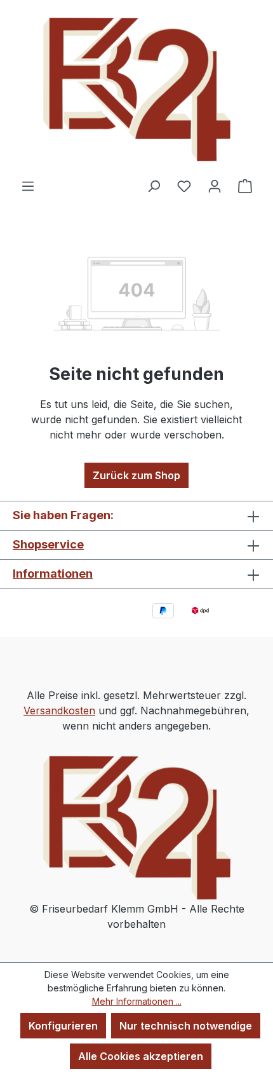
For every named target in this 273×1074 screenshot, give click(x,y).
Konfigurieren (63, 1025)
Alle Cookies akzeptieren (140, 1056)
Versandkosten (59, 710)
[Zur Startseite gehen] (136, 89)
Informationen (53, 573)
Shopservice (48, 544)
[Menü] (28, 185)
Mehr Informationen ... (137, 1001)
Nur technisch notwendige (185, 1025)
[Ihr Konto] (214, 185)
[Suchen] (153, 185)
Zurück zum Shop (136, 475)
